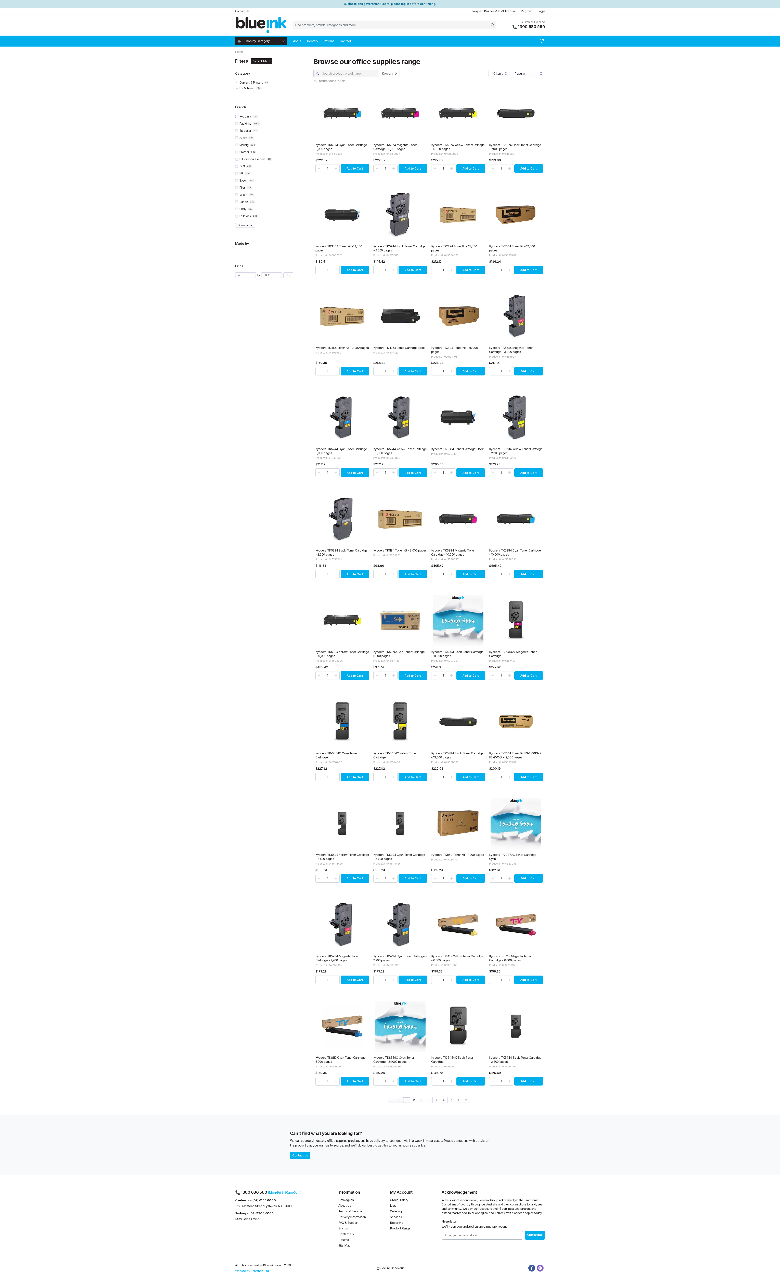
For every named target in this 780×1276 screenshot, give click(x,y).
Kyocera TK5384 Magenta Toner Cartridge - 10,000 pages (453, 552)
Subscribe (535, 1235)
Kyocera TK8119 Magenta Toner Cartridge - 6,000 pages (510, 958)
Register (526, 11)
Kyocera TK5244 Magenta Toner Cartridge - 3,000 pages (511, 350)
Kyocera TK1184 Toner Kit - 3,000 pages (400, 550)
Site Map (344, 1245)
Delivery (312, 41)
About (297, 41)
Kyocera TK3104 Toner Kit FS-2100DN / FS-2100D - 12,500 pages (515, 755)
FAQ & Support (348, 1223)
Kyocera (387, 73)
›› (466, 1099)
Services (396, 1217)
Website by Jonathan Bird (252, 1271)
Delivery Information (352, 1217)
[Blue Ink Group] (261, 25)
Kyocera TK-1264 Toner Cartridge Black (399, 348)
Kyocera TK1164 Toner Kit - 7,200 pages (457, 855)
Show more (245, 225)
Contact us (300, 1155)
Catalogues (346, 1200)
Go (288, 275)
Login (541, 11)
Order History (399, 1200)
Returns (329, 41)
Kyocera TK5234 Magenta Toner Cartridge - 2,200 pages (337, 958)
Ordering (396, 1211)
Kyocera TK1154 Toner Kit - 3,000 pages (342, 348)
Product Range (400, 1228)
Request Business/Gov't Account (493, 11)
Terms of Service (350, 1211)
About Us (344, 1205)
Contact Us (242, 11)
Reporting (396, 1223)
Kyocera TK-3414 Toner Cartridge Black (457, 449)
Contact (345, 41)
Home (239, 51)
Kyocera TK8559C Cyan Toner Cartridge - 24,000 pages (393, 1060)
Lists (393, 1205)
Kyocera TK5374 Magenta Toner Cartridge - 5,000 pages (395, 147)
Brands (343, 1228)
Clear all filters (261, 61)
